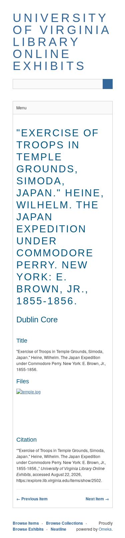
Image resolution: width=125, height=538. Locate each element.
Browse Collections (64, 523)
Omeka (105, 529)
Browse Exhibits (28, 529)
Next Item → (97, 499)
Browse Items (26, 523)
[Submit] (108, 84)
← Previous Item (32, 499)
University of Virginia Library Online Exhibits (62, 42)
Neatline (58, 529)
